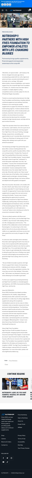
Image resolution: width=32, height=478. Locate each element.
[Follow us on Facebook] (3, 458)
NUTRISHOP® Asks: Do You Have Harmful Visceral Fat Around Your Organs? (14, 394)
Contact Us (4, 445)
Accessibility (21, 442)
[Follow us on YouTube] (3, 462)
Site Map (20, 445)
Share (6, 364)
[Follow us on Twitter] (7, 458)
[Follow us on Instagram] (11, 458)
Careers (3, 438)
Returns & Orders (6, 442)
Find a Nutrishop (22, 415)
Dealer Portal (21, 424)
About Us (20, 421)
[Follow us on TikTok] (7, 462)
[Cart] (29, 10)
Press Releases (7, 32)
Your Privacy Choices (23, 448)
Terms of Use (21, 438)
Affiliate (20, 427)
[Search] (6, 10)
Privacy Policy (21, 435)
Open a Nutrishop (23, 418)
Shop (2, 435)
